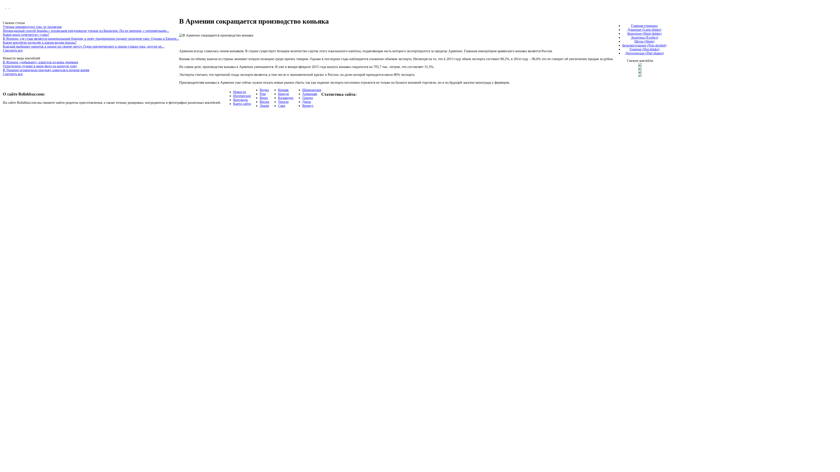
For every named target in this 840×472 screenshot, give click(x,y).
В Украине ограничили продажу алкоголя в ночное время (46, 70)
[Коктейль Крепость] (640, 72)
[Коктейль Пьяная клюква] (640, 65)
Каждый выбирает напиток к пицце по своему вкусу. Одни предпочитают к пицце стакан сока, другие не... (83, 46)
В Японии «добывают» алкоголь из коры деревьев (40, 62)
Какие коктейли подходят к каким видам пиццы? (40, 42)
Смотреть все (13, 50)
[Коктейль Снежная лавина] (640, 75)
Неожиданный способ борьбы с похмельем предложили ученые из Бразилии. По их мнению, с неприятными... (86, 31)
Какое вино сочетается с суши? (26, 34)
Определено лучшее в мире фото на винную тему (40, 66)
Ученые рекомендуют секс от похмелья (32, 27)
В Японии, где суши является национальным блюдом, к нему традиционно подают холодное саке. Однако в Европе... (91, 38)
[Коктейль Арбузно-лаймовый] (640, 68)
